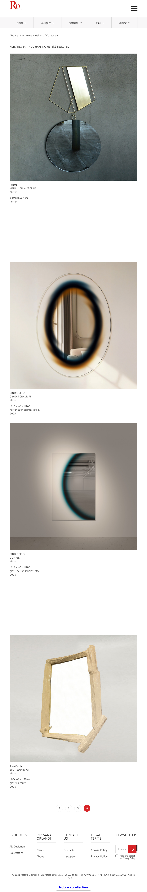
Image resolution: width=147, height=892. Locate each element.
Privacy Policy (99, 856)
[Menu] (132, 8)
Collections (16, 853)
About (40, 856)
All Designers (17, 846)
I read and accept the (127, 857)
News (40, 850)
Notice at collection (73, 887)
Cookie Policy (99, 850)
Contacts (69, 850)
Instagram (70, 856)
